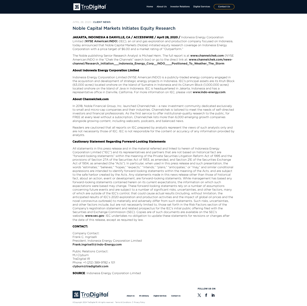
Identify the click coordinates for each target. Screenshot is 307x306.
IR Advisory (144, 296)
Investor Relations (180, 7)
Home (150, 7)
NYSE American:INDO (101, 41)
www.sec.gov (94, 215)
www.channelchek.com (207, 55)
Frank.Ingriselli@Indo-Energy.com (97, 244)
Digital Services (201, 7)
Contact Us (224, 7)
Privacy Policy (139, 302)
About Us (162, 7)
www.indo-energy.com (209, 92)
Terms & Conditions (123, 302)
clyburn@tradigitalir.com (90, 266)
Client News (102, 22)
